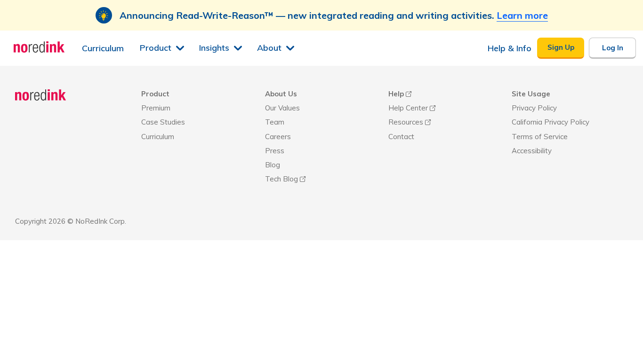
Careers (278, 136)
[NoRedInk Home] (39, 47)
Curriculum (157, 136)
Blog (272, 164)
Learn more (522, 15)
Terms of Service (540, 136)
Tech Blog (281, 178)
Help (396, 93)
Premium (155, 107)
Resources (405, 122)
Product (155, 93)
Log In (612, 47)
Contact (401, 136)
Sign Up (560, 47)
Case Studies (163, 122)
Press (274, 150)
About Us (281, 93)
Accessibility (532, 150)
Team (274, 122)
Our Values (282, 107)
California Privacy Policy (550, 122)
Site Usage (531, 93)
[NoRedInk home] (40, 96)
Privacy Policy (534, 107)
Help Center (408, 107)
